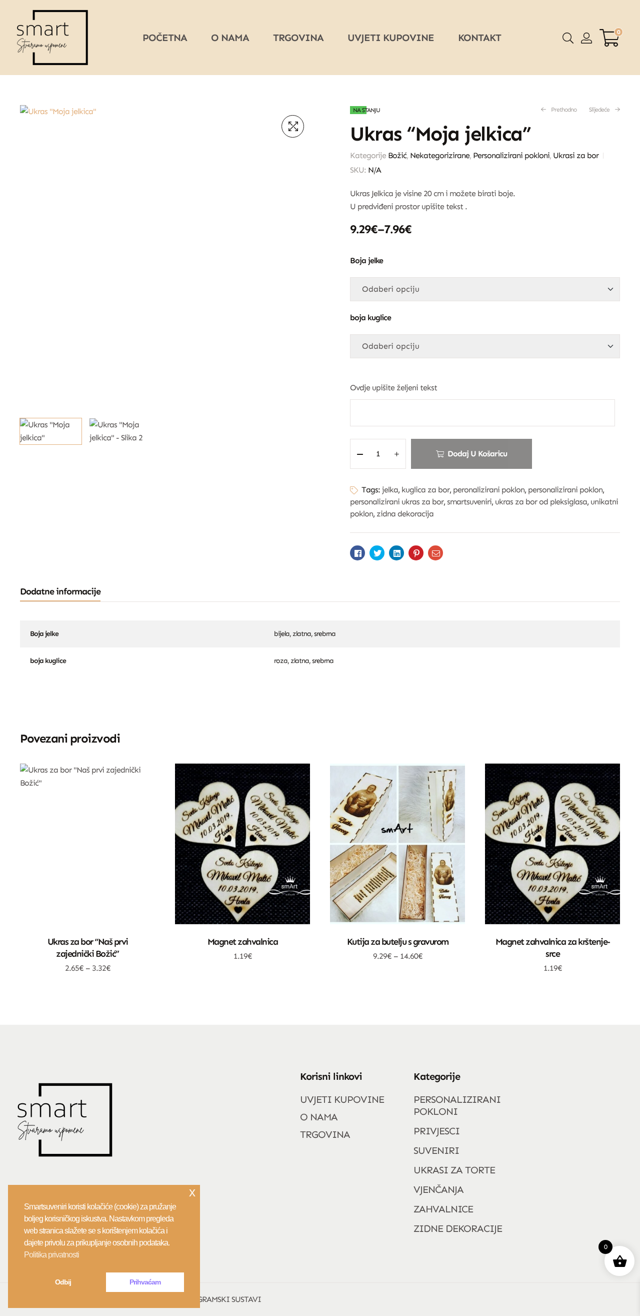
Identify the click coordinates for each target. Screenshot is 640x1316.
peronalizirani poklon (488, 489)
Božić (397, 155)
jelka (390, 489)
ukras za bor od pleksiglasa (541, 501)
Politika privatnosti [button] (51, 1254)
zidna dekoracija (405, 513)
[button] (293, 126)
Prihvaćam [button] (145, 1282)
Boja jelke (366, 260)
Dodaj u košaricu (477, 453)
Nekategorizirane (440, 155)
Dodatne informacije (60, 591)
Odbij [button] (63, 1282)
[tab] (60, 591)
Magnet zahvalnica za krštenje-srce (553, 947)
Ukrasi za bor (575, 155)
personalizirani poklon (565, 489)
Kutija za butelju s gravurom (397, 941)
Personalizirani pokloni (511, 155)
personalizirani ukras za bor (397, 501)
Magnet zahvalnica (243, 941)
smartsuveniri (469, 501)
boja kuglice (370, 317)
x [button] (192, 1192)
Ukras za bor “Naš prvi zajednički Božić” (88, 947)
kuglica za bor (426, 489)
